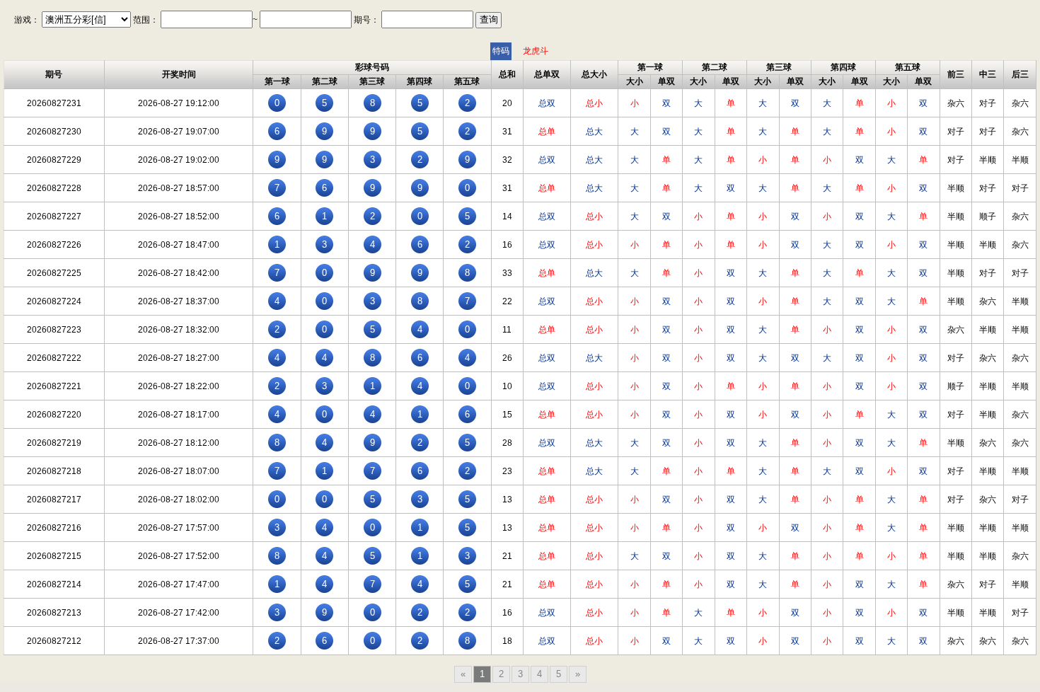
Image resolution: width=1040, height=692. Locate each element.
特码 (500, 51)
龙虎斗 (535, 51)
